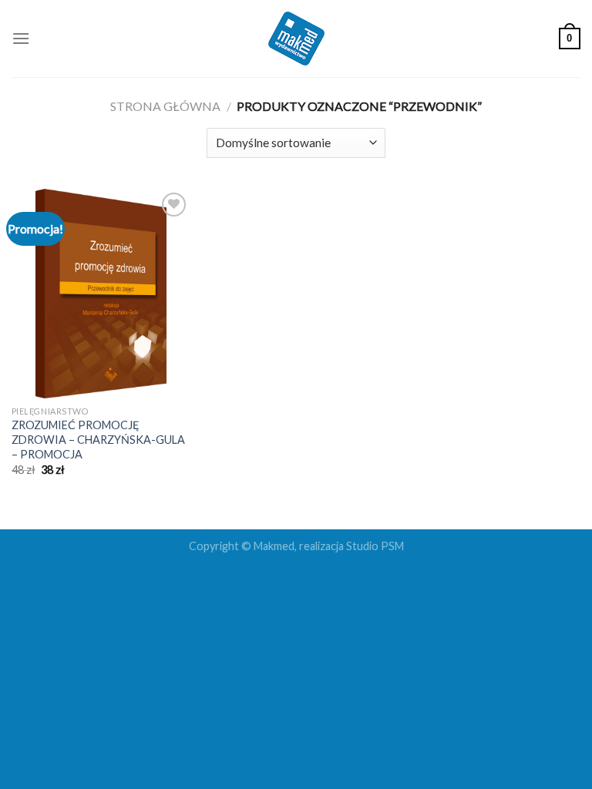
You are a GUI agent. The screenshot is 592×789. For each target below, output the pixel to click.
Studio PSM (375, 545)
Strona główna (165, 106)
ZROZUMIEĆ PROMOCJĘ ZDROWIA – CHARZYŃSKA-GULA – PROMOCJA (98, 439)
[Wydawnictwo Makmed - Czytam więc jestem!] (296, 38)
